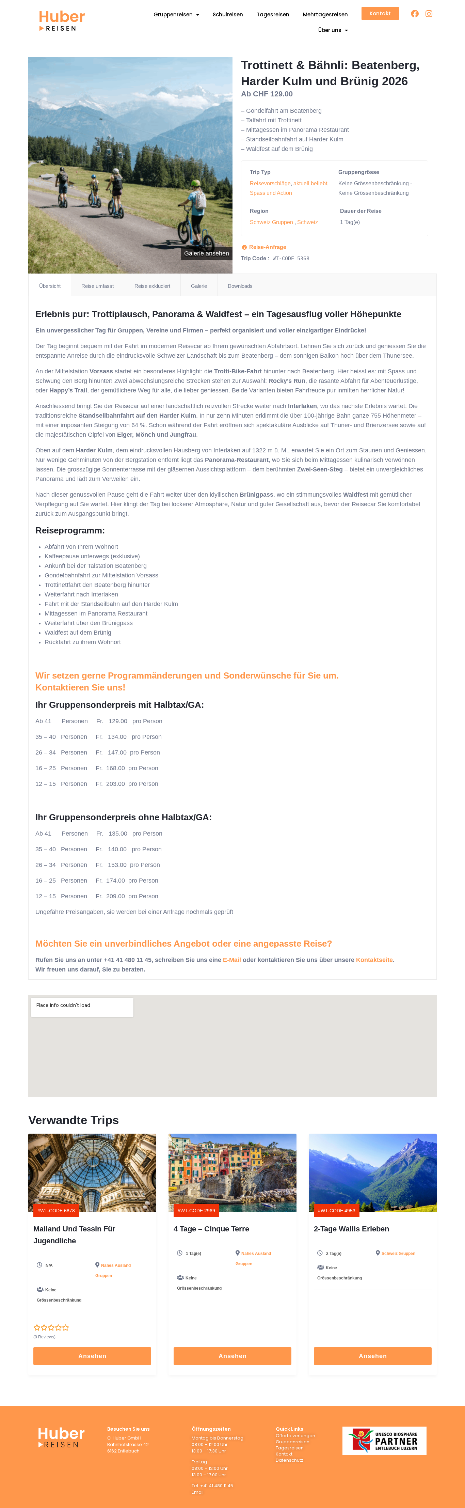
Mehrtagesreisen (325, 14)
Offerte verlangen (295, 1435)
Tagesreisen (273, 14)
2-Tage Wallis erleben (351, 1229)
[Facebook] (415, 14)
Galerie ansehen (206, 253)
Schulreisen (228, 14)
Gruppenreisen (173, 14)
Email (198, 1492)
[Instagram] (429, 14)
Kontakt (284, 1454)
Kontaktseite (374, 960)
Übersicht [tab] (50, 286)
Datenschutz (289, 1460)
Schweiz (307, 222)
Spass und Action (271, 193)
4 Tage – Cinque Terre (211, 1229)
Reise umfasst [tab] (97, 286)
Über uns (329, 30)
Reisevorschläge (270, 183)
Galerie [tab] (199, 286)
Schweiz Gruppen (271, 222)
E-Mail (232, 960)
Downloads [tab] (240, 286)
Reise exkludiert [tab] (152, 286)
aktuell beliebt (310, 183)
